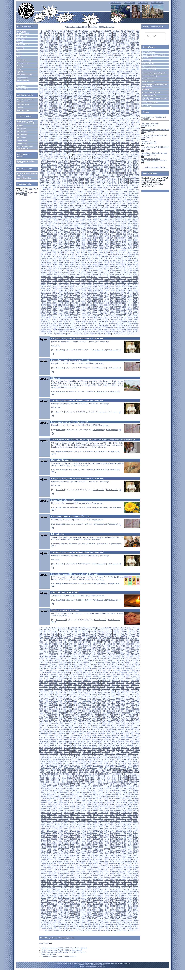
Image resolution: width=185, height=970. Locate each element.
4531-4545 (91, 86)
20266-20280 (87, 319)
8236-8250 (49, 134)
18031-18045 (133, 283)
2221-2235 (120, 55)
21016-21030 (75, 331)
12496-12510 (92, 195)
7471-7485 (63, 124)
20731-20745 (52, 327)
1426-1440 (116, 45)
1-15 (42, 31)
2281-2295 (58, 57)
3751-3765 (94, 76)
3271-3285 (87, 70)
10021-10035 (87, 157)
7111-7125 (133, 118)
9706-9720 (82, 153)
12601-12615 (75, 197)
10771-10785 (75, 169)
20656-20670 (92, 325)
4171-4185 (63, 82)
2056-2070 (116, 53)
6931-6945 (116, 116)
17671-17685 (52, 279)
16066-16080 (92, 252)
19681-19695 (126, 309)
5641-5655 (96, 100)
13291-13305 (115, 208)
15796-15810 (81, 248)
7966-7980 (77, 130)
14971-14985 (132, 234)
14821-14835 (115, 232)
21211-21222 (129, 333)
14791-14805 (92, 232)
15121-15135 (52, 238)
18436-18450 (52, 291)
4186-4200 (72, 82)
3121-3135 (91, 67)
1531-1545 (82, 47)
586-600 (132, 35)
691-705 (85, 37)
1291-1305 (130, 43)
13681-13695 (121, 214)
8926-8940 (87, 143)
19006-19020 (98, 299)
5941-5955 (87, 104)
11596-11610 (100, 181)
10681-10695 (104, 167)
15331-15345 (115, 240)
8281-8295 (77, 134)
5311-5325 (87, 96)
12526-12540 (115, 195)
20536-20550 (98, 323)
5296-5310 (77, 96)
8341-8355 (116, 134)
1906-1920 (120, 51)
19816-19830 (132, 311)
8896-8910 (68, 143)
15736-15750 (133, 246)
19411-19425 (115, 305)
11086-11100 (118, 173)
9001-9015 (135, 143)
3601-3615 (97, 74)
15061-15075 (103, 236)
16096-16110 (115, 252)
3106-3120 (82, 67)
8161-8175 (101, 132)
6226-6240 (68, 108)
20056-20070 (121, 315)
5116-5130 (63, 94)
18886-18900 (103, 297)
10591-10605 (133, 165)
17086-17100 (92, 269)
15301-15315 (92, 240)
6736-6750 (91, 114)
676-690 (78, 37)
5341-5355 (106, 96)
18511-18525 (109, 291)
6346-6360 (43, 110)
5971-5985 (106, 104)
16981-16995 (110, 266)
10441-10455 (115, 163)
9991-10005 (64, 157)
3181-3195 (130, 67)
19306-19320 (133, 303)
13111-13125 (75, 206)
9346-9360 (53, 149)
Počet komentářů (98, 350)
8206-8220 (130, 132)
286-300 (78, 33)
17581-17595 (81, 277)
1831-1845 (72, 51)
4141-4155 (43, 82)
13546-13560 (115, 212)
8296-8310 (87, 134)
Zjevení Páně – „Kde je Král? (63, 500)
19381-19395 (92, 305)
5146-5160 (82, 94)
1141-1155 (134, 41)
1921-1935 (130, 51)
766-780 (124, 37)
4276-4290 (130, 82)
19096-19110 (69, 301)
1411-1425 (106, 45)
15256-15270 (57, 240)
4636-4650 (58, 88)
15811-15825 (92, 248)
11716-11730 (89, 183)
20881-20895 (69, 329)
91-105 (77, 31)
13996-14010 (69, 220)
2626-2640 (77, 61)
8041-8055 (125, 130)
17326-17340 (80, 273)
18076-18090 (69, 285)
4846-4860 (91, 90)
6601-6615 (106, 112)
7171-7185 (72, 120)
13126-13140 (86, 206)
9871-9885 (87, 155)
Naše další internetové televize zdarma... (25, 147)
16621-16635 (126, 260)
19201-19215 (52, 303)
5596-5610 (68, 100)
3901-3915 (91, 78)
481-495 (78, 35)
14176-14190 (109, 222)
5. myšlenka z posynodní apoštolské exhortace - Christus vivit (77, 552)
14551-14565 (103, 228)
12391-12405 (110, 193)
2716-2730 (135, 61)
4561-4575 (111, 86)
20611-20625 (57, 325)
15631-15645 (52, 246)
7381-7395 (106, 122)
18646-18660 (115, 293)
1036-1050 (68, 41)
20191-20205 (126, 317)
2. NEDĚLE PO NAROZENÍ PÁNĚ (65, 592)
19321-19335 (46, 305)
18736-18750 (87, 295)
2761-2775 (63, 63)
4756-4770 (135, 88)
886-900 (85, 39)
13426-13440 (121, 210)
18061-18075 (57, 285)
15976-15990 (121, 250)
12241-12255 (92, 191)
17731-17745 (98, 279)
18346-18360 (80, 289)
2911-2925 (58, 65)
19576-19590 (46, 309)
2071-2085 (125, 53)
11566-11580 (78, 181)
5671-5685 (116, 100)
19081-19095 (58, 301)
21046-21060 (98, 331)
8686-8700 (135, 139)
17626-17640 (115, 277)
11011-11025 (62, 173)
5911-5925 (68, 104)
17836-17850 (81, 281)
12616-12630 (87, 197)
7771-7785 (53, 128)
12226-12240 (80, 191)
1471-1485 (43, 47)
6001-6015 (125, 104)
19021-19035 (110, 299)
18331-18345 (69, 289)
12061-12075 (52, 189)
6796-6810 (130, 114)
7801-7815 (72, 128)
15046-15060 (92, 236)
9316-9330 (135, 147)
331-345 (101, 33)
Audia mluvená (22, 143)
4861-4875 (101, 90)
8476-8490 (101, 137)
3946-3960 (120, 78)
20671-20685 (103, 325)
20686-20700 (115, 325)
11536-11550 (55, 181)
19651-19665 (103, 309)
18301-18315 (46, 289)
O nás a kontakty (23, 80)
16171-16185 (75, 254)
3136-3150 (101, 67)
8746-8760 (72, 141)
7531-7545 (101, 124)
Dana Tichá (60, 350)
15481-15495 (133, 242)
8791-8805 (101, 141)
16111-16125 (126, 252)
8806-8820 (111, 141)
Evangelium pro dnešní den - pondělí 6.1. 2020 (70, 516)
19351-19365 (69, 305)
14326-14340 (126, 224)
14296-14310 (104, 224)
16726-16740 (109, 262)
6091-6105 (82, 106)
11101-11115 (129, 173)
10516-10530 (75, 165)
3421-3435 (82, 72)
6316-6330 (125, 108)
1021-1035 (59, 41)
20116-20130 (69, 317)
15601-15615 (126, 244)
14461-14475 (133, 226)
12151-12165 (121, 189)
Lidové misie (21, 60)
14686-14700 (109, 230)
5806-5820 (101, 102)
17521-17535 (133, 275)
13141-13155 (98, 206)
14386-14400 (75, 226)
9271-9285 (106, 147)
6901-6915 (97, 116)
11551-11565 (67, 181)
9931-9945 (125, 155)
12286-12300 (126, 191)
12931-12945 (133, 201)
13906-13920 (98, 218)
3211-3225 (49, 70)
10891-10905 (69, 171)
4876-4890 (111, 90)
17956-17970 (75, 283)
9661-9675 (53, 153)
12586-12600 (64, 197)
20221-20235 (52, 319)
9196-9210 (58, 147)
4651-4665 (68, 88)
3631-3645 (116, 74)
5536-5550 (130, 98)
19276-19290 (110, 303)
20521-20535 (87, 323)
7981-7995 (87, 130)
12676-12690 (133, 197)
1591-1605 (120, 47)
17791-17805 (46, 281)
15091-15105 (126, 236)
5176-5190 (101, 94)
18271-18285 (121, 287)
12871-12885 (87, 201)
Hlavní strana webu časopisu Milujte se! (27, 174)
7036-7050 (85, 118)
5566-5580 (49, 100)
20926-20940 (103, 329)
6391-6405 (72, 110)
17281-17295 (46, 273)
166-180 (116, 31)
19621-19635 (80, 309)
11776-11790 (134, 183)
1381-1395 (87, 45)
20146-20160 (92, 317)
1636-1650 (49, 49)
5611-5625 (77, 100)
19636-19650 (92, 309)
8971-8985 (116, 143)
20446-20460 (126, 321)
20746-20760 (64, 327)
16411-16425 (63, 258)
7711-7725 (116, 126)
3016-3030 (125, 65)
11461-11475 (100, 179)
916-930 (101, 39)
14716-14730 (132, 230)
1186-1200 (62, 43)
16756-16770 (132, 262)
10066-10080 (121, 157)
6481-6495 (130, 110)
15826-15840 (103, 248)
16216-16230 (110, 254)
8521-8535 (130, 137)
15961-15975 (110, 250)
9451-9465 (120, 149)
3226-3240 (58, 70)
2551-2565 (130, 59)
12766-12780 (104, 199)
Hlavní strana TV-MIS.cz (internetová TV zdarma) (25, 122)
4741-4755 (125, 88)
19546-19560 (121, 307)
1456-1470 (135, 45)
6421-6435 (91, 110)
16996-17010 (121, 266)
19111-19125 (80, 301)
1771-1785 (135, 49)
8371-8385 (135, 134)
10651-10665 (81, 167)
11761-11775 (123, 183)
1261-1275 (110, 43)
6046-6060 (53, 106)
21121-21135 (61, 333)
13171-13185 (121, 206)
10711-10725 (127, 167)
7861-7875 (111, 128)
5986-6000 (116, 104)
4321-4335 (58, 84)
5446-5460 (72, 98)
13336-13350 (52, 210)
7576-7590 (130, 124)
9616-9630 (125, 151)
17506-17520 (121, 275)
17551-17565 (58, 277)
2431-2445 (53, 59)
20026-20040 (98, 315)
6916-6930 (107, 116)
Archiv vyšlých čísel (24, 178)
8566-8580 (58, 139)
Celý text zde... (56, 345)
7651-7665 (77, 126)
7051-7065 (95, 118)
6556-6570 (77, 112)
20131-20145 (80, 317)
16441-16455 (86, 258)
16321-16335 (92, 256)
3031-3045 (135, 65)
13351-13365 (64, 210)
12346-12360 (75, 193)
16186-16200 (87, 254)
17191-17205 (75, 271)
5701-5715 (135, 100)
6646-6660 (135, 112)
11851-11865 (89, 185)
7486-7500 (72, 124)
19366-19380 (81, 305)
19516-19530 (98, 307)
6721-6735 (82, 114)
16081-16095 (104, 252)
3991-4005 (49, 80)
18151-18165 (126, 285)
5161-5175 (91, 94)
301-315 (85, 33)
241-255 (54, 33)
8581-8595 (68, 139)
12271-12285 (115, 191)
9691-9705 (72, 153)
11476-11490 (111, 179)
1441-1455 (125, 45)
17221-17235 (98, 271)
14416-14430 (98, 226)
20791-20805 (98, 327)
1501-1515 (63, 47)
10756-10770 (64, 169)
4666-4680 (77, 88)
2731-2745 (43, 63)
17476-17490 (98, 275)
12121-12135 (98, 189)
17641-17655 (126, 277)
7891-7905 (130, 128)
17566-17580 (69, 277)
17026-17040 (46, 269)
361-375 (116, 33)
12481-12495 (81, 195)
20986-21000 (52, 331)
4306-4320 (49, 84)
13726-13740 (57, 216)
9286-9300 (116, 147)
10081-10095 (133, 157)
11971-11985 (80, 187)
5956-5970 (96, 104)
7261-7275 (130, 120)
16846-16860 (103, 264)
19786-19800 (109, 311)
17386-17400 (126, 273)
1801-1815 (53, 51)
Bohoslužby (21, 39)
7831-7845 (91, 128)
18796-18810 (133, 295)
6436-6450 (101, 110)
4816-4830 (72, 90)
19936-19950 (126, 313)
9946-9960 (135, 155)
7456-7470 (53, 124)
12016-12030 (114, 187)
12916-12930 (121, 201)
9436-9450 (111, 149)
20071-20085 (132, 315)
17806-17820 (58, 281)
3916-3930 (101, 78)
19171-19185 (126, 301)
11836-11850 (78, 185)
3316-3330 (116, 70)
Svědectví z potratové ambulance (65, 610)
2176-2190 (91, 55)
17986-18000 (98, 283)
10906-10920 (80, 171)
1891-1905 (111, 51)
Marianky (20, 66)
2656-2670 (96, 61)
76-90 (71, 31)
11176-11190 (83, 175)
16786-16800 (57, 264)
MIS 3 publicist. (22, 135)
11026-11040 (73, 173)
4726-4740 (116, 88)
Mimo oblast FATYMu (24, 75)
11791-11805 (44, 185)
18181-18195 (52, 287)
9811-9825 (49, 155)
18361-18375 (92, 289)
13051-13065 (126, 204)
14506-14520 (69, 228)
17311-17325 (69, 273)
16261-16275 (46, 256)
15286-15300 (80, 240)
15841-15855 (115, 248)
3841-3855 (53, 78)
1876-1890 (101, 51)
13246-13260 (80, 208)
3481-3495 (120, 72)
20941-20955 (115, 329)
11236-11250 (128, 175)
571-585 (124, 35)
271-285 (70, 33)
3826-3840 (43, 78)
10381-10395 (69, 163)
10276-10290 (87, 161)
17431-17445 (64, 275)
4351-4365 (77, 84)
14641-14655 (75, 230)
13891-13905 (87, 218)
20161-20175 (103, 317)
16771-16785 (46, 264)
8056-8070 (135, 130)
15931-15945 (87, 250)
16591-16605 (103, 260)
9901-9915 (106, 155)
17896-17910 (127, 281)
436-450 (55, 35)
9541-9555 (77, 151)
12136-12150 (110, 189)
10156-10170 (92, 159)
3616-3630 (107, 74)
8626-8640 (96, 139)
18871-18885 (92, 297)
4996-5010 (87, 92)
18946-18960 (52, 299)
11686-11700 (67, 183)
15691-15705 (98, 246)
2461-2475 (72, 59)
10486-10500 (52, 165)
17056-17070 (69, 269)
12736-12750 (81, 199)
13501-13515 (80, 212)
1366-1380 (77, 45)
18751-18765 (98, 295)
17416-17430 (52, 275)
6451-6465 (111, 110)
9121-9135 (111, 145)
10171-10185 (103, 159)
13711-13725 (46, 216)
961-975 (124, 39)
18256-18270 (109, 287)
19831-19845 (46, 313)
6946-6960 (126, 116)
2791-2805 (82, 63)
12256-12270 (103, 191)
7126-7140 (43, 120)
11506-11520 (134, 179)
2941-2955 (77, 65)
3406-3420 (72, 72)
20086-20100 (46, 317)
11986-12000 (91, 187)
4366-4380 (87, 84)
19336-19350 (58, 305)
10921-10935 (92, 171)
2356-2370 (106, 57)
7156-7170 (63, 120)
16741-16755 (121, 262)
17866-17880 (104, 281)
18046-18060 (46, 285)
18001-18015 (110, 283)
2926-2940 (68, 65)
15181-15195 (98, 238)
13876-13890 (75, 218)
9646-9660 (43, 153)
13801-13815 (115, 216)
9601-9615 (116, 151)
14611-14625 (52, 230)
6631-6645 (125, 112)
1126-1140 (125, 41)
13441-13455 (132, 210)
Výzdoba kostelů (23, 78)
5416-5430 (53, 98)
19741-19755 (75, 311)
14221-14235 (46, 224)
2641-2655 (87, 61)
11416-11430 (67, 179)
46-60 (60, 31)
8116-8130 (72, 132)
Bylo (18, 51)
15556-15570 (92, 244)
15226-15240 (132, 238)
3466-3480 (111, 72)
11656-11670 (44, 183)
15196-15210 (110, 238)
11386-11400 (44, 179)
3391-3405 (63, 72)
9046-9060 (63, 145)
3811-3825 (133, 76)
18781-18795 (121, 295)
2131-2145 (63, 55)
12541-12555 (126, 195)
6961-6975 (136, 116)
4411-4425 (116, 84)
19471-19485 (64, 307)
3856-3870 (63, 78)
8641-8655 (106, 139)
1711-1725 (97, 49)
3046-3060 (43, 67)
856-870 (70, 39)
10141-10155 (80, 159)
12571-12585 (52, 197)
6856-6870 (68, 116)
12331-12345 (64, 193)
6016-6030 (135, 104)
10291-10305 (98, 161)
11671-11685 (55, 183)
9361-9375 (63, 149)
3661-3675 (136, 74)
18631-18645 (103, 293)
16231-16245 (121, 254)
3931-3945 (111, 78)
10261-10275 (75, 161)
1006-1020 (49, 41)
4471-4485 (53, 86)
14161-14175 (98, 222)
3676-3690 (46, 76)
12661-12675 (121, 197)
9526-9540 (68, 151)
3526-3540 (49, 74)
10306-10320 (110, 161)
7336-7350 (77, 122)
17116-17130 (115, 269)
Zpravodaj (20, 48)
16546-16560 (69, 260)
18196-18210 (64, 287)
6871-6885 (78, 116)
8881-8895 (58, 143)
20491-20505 (64, 323)
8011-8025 (106, 130)
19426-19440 (126, 305)
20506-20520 (75, 323)
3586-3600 (87, 74)
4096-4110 (116, 80)
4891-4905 (120, 90)
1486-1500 (53, 47)
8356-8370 (125, 134)
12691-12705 (46, 199)
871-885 (78, 39)
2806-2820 (91, 63)
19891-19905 (92, 313)
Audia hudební (22, 140)
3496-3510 (130, 72)
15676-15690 (87, 246)
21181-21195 (106, 333)
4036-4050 (78, 80)
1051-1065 (78, 41)
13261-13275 (92, 208)
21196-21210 (117, 333)
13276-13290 (103, 208)
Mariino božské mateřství (61, 460)
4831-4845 (82, 90)
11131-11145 (50, 175)
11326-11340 (98, 177)
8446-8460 (82, 137)
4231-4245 (101, 82)
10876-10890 (57, 171)
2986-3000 (106, 65)
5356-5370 (116, 96)
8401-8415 (53, 137)
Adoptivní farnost (23, 45)
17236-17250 (110, 271)
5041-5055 (116, 92)
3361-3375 (43, 72)
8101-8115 (63, 132)
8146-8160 (91, 132)
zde (30, 189)
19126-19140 (92, 301)
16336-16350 (103, 256)
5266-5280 (58, 96)
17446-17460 (75, 275)
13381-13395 (87, 210)
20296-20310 (110, 319)
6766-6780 (111, 114)
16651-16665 (52, 262)
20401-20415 (92, 321)
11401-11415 (55, 179)
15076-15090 (115, 236)
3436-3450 (91, 72)
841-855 (62, 39)
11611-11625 (111, 181)
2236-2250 (130, 55)
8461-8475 (91, 137)
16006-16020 (46, 252)
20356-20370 (57, 321)
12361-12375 (87, 193)
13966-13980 (46, 220)
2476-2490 (82, 59)
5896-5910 (58, 104)
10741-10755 (52, 169)
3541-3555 (59, 74)
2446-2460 (63, 59)
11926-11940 (46, 187)
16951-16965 (87, 266)
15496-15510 (46, 244)
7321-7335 (68, 122)
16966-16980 (98, 266)
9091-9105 (91, 145)
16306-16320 (80, 256)
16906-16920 (52, 266)
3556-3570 (68, 74)
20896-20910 (81, 329)
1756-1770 (125, 49)
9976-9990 (54, 157)
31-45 (54, 31)
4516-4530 (82, 86)
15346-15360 (126, 240)
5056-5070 (125, 92)
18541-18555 (132, 291)
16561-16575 (80, 260)
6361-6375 (53, 110)
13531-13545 (103, 212)
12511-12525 (103, 195)
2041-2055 (106, 53)
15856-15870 (126, 248)
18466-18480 (75, 291)
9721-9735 (91, 153)
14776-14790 (80, 232)
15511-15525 (57, 244)
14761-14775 (69, 232)
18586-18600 (69, 293)
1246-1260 (101, 43)
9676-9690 (63, 153)
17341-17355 (92, 273)
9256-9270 (96, 147)
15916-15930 (75, 250)
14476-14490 (46, 228)
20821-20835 (121, 327)
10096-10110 (46, 159)
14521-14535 (80, 228)
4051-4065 (87, 80)
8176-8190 (111, 132)
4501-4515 (72, 86)
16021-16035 (58, 252)
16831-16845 (92, 264)
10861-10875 (46, 171)
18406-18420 (126, 289)
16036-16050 (69, 252)
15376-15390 (52, 242)
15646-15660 (64, 246)
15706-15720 (110, 246)
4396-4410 (106, 84)
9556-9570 (87, 151)
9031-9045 (53, 145)
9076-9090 (82, 145)
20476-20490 (52, 323)
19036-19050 (121, 299)
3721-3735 (75, 76)
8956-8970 (106, 143)
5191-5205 (111, 94)
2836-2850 (111, 63)
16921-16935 (64, 266)
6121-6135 (101, 106)
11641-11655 (134, 181)
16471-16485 (109, 258)
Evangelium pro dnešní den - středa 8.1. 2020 (70, 360)
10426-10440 (103, 163)
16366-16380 (126, 256)
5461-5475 (82, 98)
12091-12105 (75, 189)
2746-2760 (53, 63)
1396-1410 (97, 45)
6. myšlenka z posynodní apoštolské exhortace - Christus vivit (77, 478)
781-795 (132, 37)
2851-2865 (120, 63)
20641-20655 (80, 325)
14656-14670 (86, 230)
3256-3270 (77, 70)
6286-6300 (106, 108)
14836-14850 (126, 232)
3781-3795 (114, 76)
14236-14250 (58, 224)
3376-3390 (53, 72)
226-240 (47, 33)
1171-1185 (53, 43)
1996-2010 (77, 53)
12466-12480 (69, 195)
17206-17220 (87, 271)
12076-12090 (64, 189)
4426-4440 (125, 84)
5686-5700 (125, 100)
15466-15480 (121, 242)
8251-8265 (58, 134)
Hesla (19, 57)
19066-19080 (46, 301)
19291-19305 (121, 303)
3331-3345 (125, 70)
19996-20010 (75, 315)
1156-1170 (44, 43)
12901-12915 (110, 201)
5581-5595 (58, 100)
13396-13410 (98, 210)
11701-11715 (78, 183)
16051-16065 (81, 252)
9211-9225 (68, 147)
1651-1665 (58, 49)
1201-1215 (72, 43)
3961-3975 (130, 78)
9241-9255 (87, 147)
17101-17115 (103, 269)
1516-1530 (72, 47)
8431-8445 (72, 137)
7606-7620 (49, 126)
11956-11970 (69, 187)
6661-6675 (43, 114)
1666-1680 (68, 49)
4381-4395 (97, 84)
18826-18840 (57, 297)
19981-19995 (64, 315)
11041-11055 (84, 173)
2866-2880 (130, 63)
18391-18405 (115, 289)
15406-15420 (75, 242)
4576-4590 (120, 86)
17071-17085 (81, 269)
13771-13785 (92, 216)
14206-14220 (132, 222)
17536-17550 (46, 277)
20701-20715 (126, 325)
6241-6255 (77, 108)
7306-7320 (58, 122)
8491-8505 (111, 137)
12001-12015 (103, 187)
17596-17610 (92, 277)
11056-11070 (95, 173)
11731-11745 (100, 183)
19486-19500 (75, 307)
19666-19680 (115, 309)
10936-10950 (103, 171)
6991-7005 (56, 118)
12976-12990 (69, 204)
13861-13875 (64, 218)
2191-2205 (101, 55)
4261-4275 (120, 82)
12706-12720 (58, 199)
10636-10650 (69, 167)
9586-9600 (106, 151)
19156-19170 (115, 301)
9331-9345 (43, 149)
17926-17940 (52, 283)
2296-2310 (68, 57)
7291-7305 (49, 122)
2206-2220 (111, 55)
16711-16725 (98, 262)
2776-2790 (72, 63)
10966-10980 (126, 171)
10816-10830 (110, 169)
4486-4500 (63, 86)
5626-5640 (87, 100)
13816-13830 (126, 216)
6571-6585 (87, 112)
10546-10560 (98, 165)
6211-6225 (58, 108)
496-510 (85, 35)
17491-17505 (110, 275)
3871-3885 (72, 78)
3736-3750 (85, 76)
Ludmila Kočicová (62, 507)
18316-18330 (57, 289)
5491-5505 (101, 98)
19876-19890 (80, 313)
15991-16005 (133, 250)
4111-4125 (125, 80)
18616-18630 (92, 293)
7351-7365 (87, 122)
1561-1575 (101, 47)
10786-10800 (87, 169)
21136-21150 (72, 333)
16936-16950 (75, 266)
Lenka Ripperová (62, 543)
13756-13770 (80, 216)
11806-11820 (55, 185)
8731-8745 (63, 141)
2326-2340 (87, 57)
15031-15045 (80, 236)
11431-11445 (78, 179)
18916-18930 (126, 297)
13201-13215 (46, 208)
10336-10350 (133, 161)
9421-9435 (101, 149)
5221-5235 (130, 94)
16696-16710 (87, 262)
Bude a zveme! (22, 36)
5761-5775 (72, 102)
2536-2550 (120, 59)
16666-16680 (64, 262)
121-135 (93, 31)
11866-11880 (100, 185)
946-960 (116, 39)
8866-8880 (49, 143)
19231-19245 (75, 303)
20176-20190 (115, 317)
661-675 (70, 37)
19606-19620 (69, 309)
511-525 (93, 35)
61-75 (65, 31)
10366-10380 (58, 163)
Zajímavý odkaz (57, 534)
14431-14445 (110, 226)
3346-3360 (135, 70)
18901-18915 (115, 297)
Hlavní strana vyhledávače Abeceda (26, 162)
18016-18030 (121, 283)
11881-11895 (112, 185)
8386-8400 (43, 137)
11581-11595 (89, 181)
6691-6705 (63, 114)
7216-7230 (101, 120)
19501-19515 (87, 307)
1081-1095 (97, 41)
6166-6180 (130, 106)
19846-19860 (57, 313)
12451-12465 (58, 195)
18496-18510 (98, 291)
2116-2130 (53, 55)
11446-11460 (89, 179)
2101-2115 (44, 55)
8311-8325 (97, 134)
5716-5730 (43, 102)
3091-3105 (72, 67)
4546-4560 (101, 86)
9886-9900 (96, 155)
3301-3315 (106, 70)
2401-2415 (135, 57)
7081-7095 (114, 118)
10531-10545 (87, 165)
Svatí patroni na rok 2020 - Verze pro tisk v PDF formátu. (74, 574)
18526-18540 (121, 291)
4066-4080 (97, 80)
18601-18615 (80, 293)
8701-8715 (43, 141)
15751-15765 (46, 248)
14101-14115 (52, 222)
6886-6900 (87, 116)
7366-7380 (97, 122)
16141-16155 (52, 254)
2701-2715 (125, 61)
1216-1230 (81, 43)
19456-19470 (52, 307)
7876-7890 (120, 128)
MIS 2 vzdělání (22, 132)
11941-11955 (58, 187)
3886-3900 (82, 78)
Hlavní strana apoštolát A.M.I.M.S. (25, 100)
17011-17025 (132, 266)
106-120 (85, 31)
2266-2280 (49, 57)
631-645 (54, 37)
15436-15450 (98, 242)
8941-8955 (96, 143)
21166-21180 (95, 333)
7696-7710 (106, 126)
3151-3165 (111, 67)
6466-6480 (120, 110)
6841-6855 (59, 116)
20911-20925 (92, 329)
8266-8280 (68, 134)
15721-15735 (121, 246)
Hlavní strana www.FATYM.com (23, 32)
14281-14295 (92, 224)
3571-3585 (78, 74)
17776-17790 (133, 279)
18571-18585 (57, 293)
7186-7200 (82, 120)
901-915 (93, 39)
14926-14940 (98, 234)
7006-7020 (66, 118)
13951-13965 (133, 218)
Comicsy (20, 107)
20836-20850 (133, 327)
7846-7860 (101, 128)
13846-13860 (52, 218)
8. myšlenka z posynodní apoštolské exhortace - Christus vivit (77, 339)
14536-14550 (92, 228)
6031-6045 (43, 106)
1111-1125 (116, 41)
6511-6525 (49, 112)
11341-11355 (109, 177)
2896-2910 (49, 65)
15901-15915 (64, 250)
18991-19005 (87, 299)
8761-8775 (82, 141)
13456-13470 (46, 212)
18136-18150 (115, 285)
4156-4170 (53, 82)
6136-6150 (111, 106)
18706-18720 (64, 295)
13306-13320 (126, 208)
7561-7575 (120, 124)
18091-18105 (80, 285)
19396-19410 (104, 305)
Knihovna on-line (23, 104)
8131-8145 (82, 132)
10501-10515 (64, 165)
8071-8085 (44, 132)
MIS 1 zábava (21, 129)
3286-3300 (96, 70)
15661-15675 (75, 246)
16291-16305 (69, 256)
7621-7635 (58, 126)
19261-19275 (98, 303)
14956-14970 (121, 234)
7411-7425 (125, 122)
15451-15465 (110, 242)
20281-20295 (98, 319)
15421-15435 (87, 242)
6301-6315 (116, 108)
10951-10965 (115, 171)
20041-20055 (109, 315)
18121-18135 (103, 285)
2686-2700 (116, 61)
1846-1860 (82, 51)
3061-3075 (53, 67)
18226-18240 (86, 287)
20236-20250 (64, 319)
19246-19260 (87, 303)
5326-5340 (96, 96)
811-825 (47, 39)
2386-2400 (125, 57)
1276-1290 (120, 43)
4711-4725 (106, 88)
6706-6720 (72, 114)
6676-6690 (53, 114)
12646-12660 (110, 197)
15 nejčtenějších (22, 89)
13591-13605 (52, 214)
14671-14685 (98, 230)
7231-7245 (111, 120)
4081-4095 (106, 80)
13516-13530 (92, 212)
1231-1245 (91, 43)
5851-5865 (130, 102)
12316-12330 (52, 193)
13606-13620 (64, 214)
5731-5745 (53, 102)
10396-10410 (81, 163)
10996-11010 (51, 173)
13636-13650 (87, 214)
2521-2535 (111, 59)
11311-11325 (86, 177)
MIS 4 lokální (21, 137)
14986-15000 (46, 236)
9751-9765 (111, 153)
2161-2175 (82, 55)
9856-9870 (77, 155)
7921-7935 (49, 130)
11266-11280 (53, 177)
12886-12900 (98, 201)
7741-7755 (135, 126)
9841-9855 (68, 155)
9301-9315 (125, 147)
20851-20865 (46, 329)
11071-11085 (107, 173)
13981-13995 (58, 220)
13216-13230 (57, 208)
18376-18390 (103, 289)
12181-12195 (46, 191)
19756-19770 (86, 311)
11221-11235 (117, 175)
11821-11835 (67, 185)
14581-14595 (126, 228)
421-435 (47, 35)
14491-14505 (57, 228)
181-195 (123, 31)
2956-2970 (87, 65)
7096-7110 (123, 118)
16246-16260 (133, 254)
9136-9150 (120, 145)
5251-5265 (49, 96)
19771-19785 (98, 311)
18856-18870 (80, 297)
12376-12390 (98, 193)
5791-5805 (91, 102)
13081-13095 (52, 206)
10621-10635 (58, 167)
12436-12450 (46, 195)
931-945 (109, 39)
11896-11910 (123, 185)
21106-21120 (50, 333)
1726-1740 (106, 49)
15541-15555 (80, 244)
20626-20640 (69, 325)
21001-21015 (64, 331)
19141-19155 (103, 301)
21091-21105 (132, 331)
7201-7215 (91, 120)
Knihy (19, 69)
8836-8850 (130, 141)
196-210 (131, 31)
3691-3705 (56, 76)
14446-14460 (121, 226)
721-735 (101, 37)
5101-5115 (53, 94)
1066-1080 (88, 41)
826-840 (54, 39)
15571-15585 (103, 244)
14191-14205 (121, 222)
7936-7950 (58, 130)
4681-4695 (87, 88)
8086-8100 (53, 132)
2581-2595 (49, 61)
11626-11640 (123, 181)
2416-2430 (43, 59)
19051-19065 (133, 299)
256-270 (62, 33)
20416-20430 (103, 321)
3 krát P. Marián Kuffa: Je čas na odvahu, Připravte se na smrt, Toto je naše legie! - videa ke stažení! (93, 440)
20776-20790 (87, 327)
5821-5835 (111, 102)
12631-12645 (98, 197)
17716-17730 (87, 279)
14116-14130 (63, 222)
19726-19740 (63, 311)
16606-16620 (115, 260)
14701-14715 (121, 230)
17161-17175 (52, 271)
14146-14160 (86, 222)
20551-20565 (110, 323)
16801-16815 (69, 264)
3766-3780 (104, 76)
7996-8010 (97, 130)
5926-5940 (77, 104)
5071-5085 (135, 92)
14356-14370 (52, 226)
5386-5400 (135, 96)
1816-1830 (63, 51)
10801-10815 (98, 169)
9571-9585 (96, 151)
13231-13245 (69, 208)
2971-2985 (96, 65)
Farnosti (20, 42)
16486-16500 (121, 258)
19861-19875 (69, 313)
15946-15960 (98, 250)
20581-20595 (133, 323)
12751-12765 (92, 199)
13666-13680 (110, 214)
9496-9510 (49, 151)
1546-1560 (91, 47)
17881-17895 (115, 281)
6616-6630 (116, 112)
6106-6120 (91, 106)
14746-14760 (57, 232)
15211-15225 (121, 238)
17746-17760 (110, 279)
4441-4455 (135, 84)
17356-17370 (103, 273)
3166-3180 (120, 67)
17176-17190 (64, 271)
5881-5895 (49, 104)
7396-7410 (116, 122)
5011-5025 (97, 92)
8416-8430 (63, 137)
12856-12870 (75, 201)
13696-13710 (133, 214)
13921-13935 (110, 218)
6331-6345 (135, 108)
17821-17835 (69, 281)
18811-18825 (46, 297)
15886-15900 (52, 250)
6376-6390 (63, 110)
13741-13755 (69, 216)
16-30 (48, 31)
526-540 (101, 35)
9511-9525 (58, 151)
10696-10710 (115, 167)
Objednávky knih (23, 110)
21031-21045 (87, 331)
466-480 (70, 35)
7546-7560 (111, 124)
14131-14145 (75, 222)
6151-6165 (120, 106)
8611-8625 (87, 139)
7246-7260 (120, 120)
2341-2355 (96, 57)
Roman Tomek (61, 391)
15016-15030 (69, 236)
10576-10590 (121, 165)
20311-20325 (121, 319)
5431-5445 (63, 98)
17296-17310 (58, 273)
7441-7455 (43, 124)
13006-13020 (92, 204)
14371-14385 (64, 226)
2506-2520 (101, 59)
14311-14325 (115, 224)
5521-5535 (120, 98)
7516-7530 (91, 124)
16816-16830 (80, 264)
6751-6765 (101, 114)
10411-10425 (92, 163)
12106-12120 (87, 189)
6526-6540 (58, 112)
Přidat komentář (112, 350)
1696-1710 (87, 49)
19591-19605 (57, 309)
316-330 (93, 33)
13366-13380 (75, 210)
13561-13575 (126, 212)
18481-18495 (87, 291)
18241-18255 (98, 287)
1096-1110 (107, 41)
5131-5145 (72, 94)
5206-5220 (120, 94)
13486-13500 (69, 212)
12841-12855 (64, 201)
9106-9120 (101, 145)
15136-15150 (64, 238)
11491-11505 (123, 179)
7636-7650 (68, 126)
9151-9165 (130, 145)
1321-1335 (49, 45)
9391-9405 (82, 149)
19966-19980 (52, 315)
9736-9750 (101, 153)
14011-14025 (80, 220)
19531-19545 (110, 307)
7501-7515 (82, 124)
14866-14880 (52, 234)
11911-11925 (134, 185)
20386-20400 (80, 321)
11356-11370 (120, 177)
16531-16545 (57, 260)
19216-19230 (64, 303)
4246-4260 (111, 82)
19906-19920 (103, 313)
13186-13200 (132, 206)
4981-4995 (77, 92)
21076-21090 (121, 331)
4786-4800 (53, 90)
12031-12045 (126, 187)
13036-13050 (115, 204)
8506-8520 (120, 137)
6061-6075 (63, 106)
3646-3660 (126, 74)
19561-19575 (133, 307)
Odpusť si (55, 378)
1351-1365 (68, 45)
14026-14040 (92, 220)
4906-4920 (130, 90)
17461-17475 (87, 275)
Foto (18, 54)
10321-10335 (121, 161)
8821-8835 (120, 141)
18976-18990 (75, 299)
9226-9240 (77, 147)
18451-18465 (64, 291)
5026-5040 (106, 92)
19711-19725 (52, 311)
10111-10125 (57, 159)
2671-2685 (106, 61)
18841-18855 (69, 297)
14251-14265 (69, 224)
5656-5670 (106, 100)
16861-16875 (115, 264)
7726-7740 (125, 126)
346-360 (109, 33)
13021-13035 (103, 204)
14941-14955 (109, 234)
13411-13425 (109, 210)
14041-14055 (103, 220)
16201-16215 (98, 254)
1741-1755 (116, 49)
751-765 (116, 37)
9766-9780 (120, 153)
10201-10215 (126, 159)
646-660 (62, 37)
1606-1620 (130, 47)
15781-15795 (69, 248)
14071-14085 (126, 220)
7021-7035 (75, 118)
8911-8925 (77, 143)
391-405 (132, 33)
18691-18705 (52, 295)
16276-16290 (57, 256)
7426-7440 (135, 122)
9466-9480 (130, 149)
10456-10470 (126, 163)
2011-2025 (87, 53)
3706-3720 (66, 76)
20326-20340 (132, 319)
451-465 (62, 35)
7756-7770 (43, 128)
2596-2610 (58, 61)
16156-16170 (64, 254)
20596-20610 (46, 325)
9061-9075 (72, 145)
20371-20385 (69, 321)
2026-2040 (96, 53)
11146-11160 (61, 175)
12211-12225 (69, 191)
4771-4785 (43, 90)
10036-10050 (98, 157)
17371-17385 (115, 273)
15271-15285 (69, 240)
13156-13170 (109, 206)
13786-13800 (103, 216)
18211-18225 (75, 287)
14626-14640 (63, 230)
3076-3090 (63, 67)
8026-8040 (116, 130)
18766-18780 (110, 295)
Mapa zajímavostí (23, 63)
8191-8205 (120, 132)
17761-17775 (121, 279)
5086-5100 (44, 94)
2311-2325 (77, 57)
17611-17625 (103, 277)
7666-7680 (87, 126)
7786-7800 (63, 128)
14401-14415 (87, 226)
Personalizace (22, 86)
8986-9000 (125, 143)
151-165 (108, 31)
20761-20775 (75, 327)
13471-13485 (57, 212)
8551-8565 (49, 139)
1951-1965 (49, 53)
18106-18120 (92, 285)
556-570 (116, 35)
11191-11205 (94, 175)
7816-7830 (82, 128)
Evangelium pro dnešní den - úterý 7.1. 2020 (69, 422)
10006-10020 (75, 157)
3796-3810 (123, 76)
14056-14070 (115, 220)
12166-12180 (133, 189)
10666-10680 (92, 167)
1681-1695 (77, 49)
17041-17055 (58, 269)
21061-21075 (110, 331)
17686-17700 (64, 279)
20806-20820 (110, 327)
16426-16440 (75, 258)
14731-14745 (46, 232)
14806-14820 (103, 232)
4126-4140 (135, 80)
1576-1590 (111, 47)
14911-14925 (86, 234)
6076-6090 (72, 106)
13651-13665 (98, 214)
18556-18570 (46, 293)
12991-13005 (80, 204)
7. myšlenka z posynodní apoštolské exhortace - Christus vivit (77, 400)
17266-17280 (133, 271)
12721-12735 (69, 199)
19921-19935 (115, 313)
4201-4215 (82, 82)
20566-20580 (121, 323)
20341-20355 (46, 321)
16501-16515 (132, 258)
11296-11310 (75, 177)
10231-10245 (52, 161)
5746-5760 (63, 102)
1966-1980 (58, 53)
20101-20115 (57, 317)
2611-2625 (68, 61)
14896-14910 (75, 234)
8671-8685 (125, 139)
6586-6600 (96, 112)
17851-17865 (92, 281)
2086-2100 (135, 53)
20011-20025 (86, 315)
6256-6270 (87, 108)
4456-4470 (43, 86)
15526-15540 (69, 244)
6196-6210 (49, 108)
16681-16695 (75, 262)
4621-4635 (49, 88)
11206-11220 (105, 175)
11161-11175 (72, 175)
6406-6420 (82, 110)
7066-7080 (104, 118)
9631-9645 (135, 151)
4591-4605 (130, 86)
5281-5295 (68, 96)
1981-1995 (68, 53)
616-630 (47, 37)
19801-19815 (121, 311)
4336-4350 (68, 84)
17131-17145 (126, 269)
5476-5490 (91, 98)
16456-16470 (98, 258)
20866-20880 (58, 329)
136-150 (100, 31)
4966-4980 (68, 92)
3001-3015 (116, 65)
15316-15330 (103, 240)
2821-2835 (101, 63)
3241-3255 (68, 70)
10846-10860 (133, 169)
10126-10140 (69, 159)
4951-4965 (58, 92)
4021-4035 (68, 80)
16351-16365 (115, 256)
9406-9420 (91, 149)
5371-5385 (125, 96)
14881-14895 (64, 234)
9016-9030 (43, 145)
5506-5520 (111, 98)
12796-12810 (127, 199)
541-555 (109, 35)
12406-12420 (121, 193)
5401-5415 (43, 98)
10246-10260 (64, 161)
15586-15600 (115, 244)
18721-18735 (75, 295)
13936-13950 (121, 218)
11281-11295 (64, 177)
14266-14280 (81, 224)
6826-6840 (49, 116)
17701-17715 (75, 279)
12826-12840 (52, 201)
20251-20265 (75, 319)
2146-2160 (72, 55)
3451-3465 (101, 72)
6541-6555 (68, 112)
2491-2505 (91, 59)
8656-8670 (116, 139)
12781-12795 (115, 199)
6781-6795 (120, 114)
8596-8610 (77, 139)
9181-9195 (49, 147)
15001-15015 (57, 236)
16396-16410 (52, 258)
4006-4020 (58, 80)
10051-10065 (110, 157)
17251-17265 (121, 271)
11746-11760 (111, 183)
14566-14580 (115, 228)
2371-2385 (116, 57)
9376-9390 (72, 149)
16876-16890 (126, 264)
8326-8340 (106, 134)
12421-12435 (133, 193)
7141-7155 (53, 120)
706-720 (93, 37)
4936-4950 (49, 92)
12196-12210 (58, 191)
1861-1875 (91, 51)
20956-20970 (126, 329)
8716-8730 (53, 141)
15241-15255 (46, 240)
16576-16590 (92, 260)
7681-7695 (97, 126)
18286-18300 (132, 287)
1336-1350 (58, 45)
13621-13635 (75, 214)
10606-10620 (46, 167)
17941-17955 (64, 283)
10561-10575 (110, 165)
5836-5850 (120, 102)
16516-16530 (46, 260)
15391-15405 (64, 242)
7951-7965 (68, 130)
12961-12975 (57, 204)
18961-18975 (64, 299)
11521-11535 (44, 181)
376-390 (124, 33)
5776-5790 (82, 102)
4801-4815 (63, 90)
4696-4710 (97, 88)
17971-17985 (87, 283)
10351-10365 (46, 163)
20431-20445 (115, 321)
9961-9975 (44, 157)
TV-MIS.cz (143, 2)
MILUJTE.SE (157, 2)
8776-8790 (91, 141)
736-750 (109, 37)
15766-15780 (58, 248)
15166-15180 (87, 238)
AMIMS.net (115, 2)
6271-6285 (96, 108)
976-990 (132, 39)
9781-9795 (130, 153)
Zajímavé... (20, 72)
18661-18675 (126, 293)
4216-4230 (91, 82)
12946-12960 (46, 204)
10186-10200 (115, 159)
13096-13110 (64, 206)
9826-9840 (58, 155)
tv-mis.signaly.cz (21, 192)
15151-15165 (75, 238)
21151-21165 (83, 333)
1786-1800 (43, 51)
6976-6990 (47, 118)
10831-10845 (121, 169)
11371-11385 (131, 177)
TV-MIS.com (129, 2)
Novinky (19, 126)
